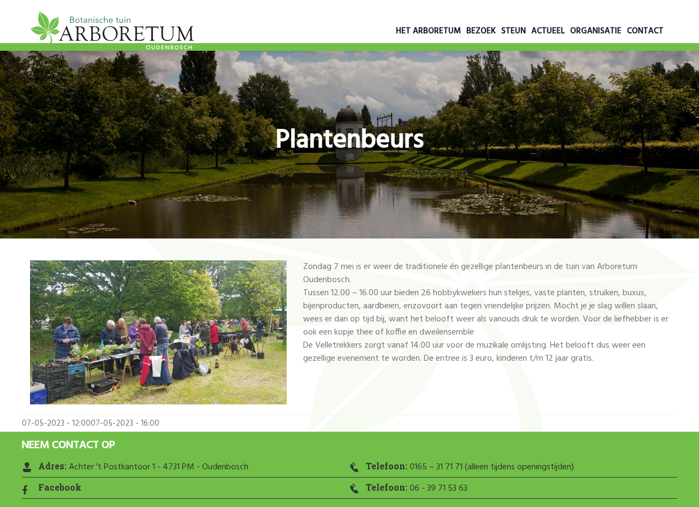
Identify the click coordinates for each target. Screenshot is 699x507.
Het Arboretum (428, 31)
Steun (513, 31)
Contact (645, 31)
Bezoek (481, 31)
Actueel (548, 31)
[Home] (112, 32)
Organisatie (595, 31)
